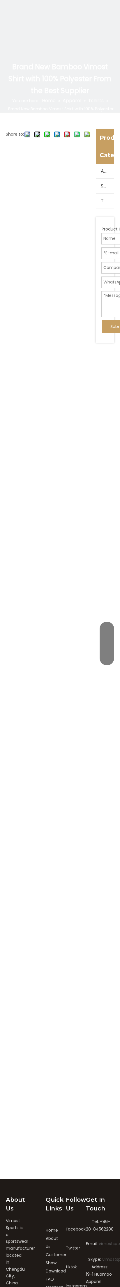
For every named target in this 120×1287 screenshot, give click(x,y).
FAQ (50, 1279)
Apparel (107, 171)
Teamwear (107, 200)
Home (52, 1230)
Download (56, 1271)
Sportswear (107, 185)
